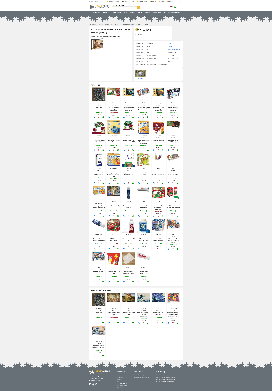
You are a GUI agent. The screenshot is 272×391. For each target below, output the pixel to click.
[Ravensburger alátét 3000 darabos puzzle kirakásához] (124, 118)
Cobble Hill (143, 234)
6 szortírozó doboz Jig (114, 206)
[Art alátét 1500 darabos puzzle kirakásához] (153, 150)
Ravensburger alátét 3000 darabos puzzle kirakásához (128, 109)
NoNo (158, 168)
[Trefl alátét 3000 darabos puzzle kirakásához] (139, 117)
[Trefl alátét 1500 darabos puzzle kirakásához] (168, 183)
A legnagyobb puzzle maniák (141, 377)
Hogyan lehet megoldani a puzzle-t (165, 381)
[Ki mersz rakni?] (94, 117)
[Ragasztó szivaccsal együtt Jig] (124, 216)
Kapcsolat (170, 1)
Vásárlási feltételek (122, 383)
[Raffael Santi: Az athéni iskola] (109, 323)
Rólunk (119, 381)
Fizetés (162, 1)
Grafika (107, 24)
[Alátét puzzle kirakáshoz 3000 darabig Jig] (94, 183)
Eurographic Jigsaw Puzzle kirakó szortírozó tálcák (113, 174)
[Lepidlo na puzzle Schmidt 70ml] (139, 282)
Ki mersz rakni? (99, 107)
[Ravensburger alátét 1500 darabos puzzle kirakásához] (153, 118)
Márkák (139, 12)
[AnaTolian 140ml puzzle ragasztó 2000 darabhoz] (168, 216)
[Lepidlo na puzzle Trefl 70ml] (109, 282)
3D (164, 12)
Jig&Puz (99, 168)
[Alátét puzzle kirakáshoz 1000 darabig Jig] (124, 183)
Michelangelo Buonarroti (174, 49)
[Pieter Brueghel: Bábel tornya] (124, 323)
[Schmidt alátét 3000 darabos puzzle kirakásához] (168, 118)
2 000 (169, 43)
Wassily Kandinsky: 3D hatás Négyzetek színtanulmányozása (173, 314)
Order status (124, 1)
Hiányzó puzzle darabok (162, 375)
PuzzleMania (99, 102)
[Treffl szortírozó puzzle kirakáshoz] (139, 183)
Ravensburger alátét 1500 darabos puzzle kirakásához (158, 109)
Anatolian (173, 135)
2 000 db (101, 24)
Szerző (132, 12)
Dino (143, 201)
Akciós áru (106, 12)
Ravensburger (128, 102)
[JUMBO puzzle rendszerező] (109, 249)
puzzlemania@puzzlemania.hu (97, 378)
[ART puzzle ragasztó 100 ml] (124, 249)
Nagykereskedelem (142, 1)
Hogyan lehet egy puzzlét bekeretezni (165, 379)
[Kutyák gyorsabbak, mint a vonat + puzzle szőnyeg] (168, 249)
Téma (125, 12)
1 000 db (99, 105)
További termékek (174, 12)
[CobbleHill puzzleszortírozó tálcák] (153, 249)
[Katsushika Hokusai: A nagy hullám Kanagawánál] (139, 323)
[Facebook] (90, 385)
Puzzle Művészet (115, 24)
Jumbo (113, 102)
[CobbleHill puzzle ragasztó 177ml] (139, 249)
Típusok (147, 12)
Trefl (143, 102)
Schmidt (173, 102)
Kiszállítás (153, 1)
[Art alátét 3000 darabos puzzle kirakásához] (94, 150)
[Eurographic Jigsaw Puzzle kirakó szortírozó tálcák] (109, 183)
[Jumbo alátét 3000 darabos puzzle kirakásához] (109, 118)
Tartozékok (157, 12)
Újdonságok (96, 12)
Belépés (117, 1)
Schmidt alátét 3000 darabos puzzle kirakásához (173, 109)
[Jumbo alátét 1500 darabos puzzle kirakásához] (153, 216)
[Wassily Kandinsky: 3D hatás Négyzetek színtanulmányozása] (168, 323)
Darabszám (117, 12)
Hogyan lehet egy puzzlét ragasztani (165, 377)
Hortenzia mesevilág (98, 271)
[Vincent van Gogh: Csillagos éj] (153, 323)
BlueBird (158, 308)
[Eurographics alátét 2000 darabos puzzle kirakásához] (139, 151)
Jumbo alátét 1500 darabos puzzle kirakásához (158, 207)
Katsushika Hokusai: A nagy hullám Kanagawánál (143, 314)
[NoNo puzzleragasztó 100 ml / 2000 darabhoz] (153, 183)
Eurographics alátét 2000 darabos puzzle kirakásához (143, 142)
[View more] (113, 95)
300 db (173, 310)
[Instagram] (96, 385)
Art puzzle (98, 135)
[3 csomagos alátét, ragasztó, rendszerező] (94, 216)
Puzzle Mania (93, 24)
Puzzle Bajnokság (122, 385)
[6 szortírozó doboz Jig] (109, 216)
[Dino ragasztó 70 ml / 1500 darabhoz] (139, 216)
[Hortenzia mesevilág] (94, 282)
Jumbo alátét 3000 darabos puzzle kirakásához (114, 109)
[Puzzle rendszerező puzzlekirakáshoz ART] (124, 150)
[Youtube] (93, 385)
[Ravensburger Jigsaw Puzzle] (109, 150)
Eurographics (143, 135)
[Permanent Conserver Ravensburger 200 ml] (94, 249)
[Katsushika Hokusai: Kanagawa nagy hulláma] (94, 356)
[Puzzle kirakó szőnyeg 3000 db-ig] (168, 150)
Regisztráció (111, 1)
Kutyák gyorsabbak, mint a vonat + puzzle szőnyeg (173, 240)
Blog (133, 1)
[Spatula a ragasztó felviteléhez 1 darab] (124, 282)
